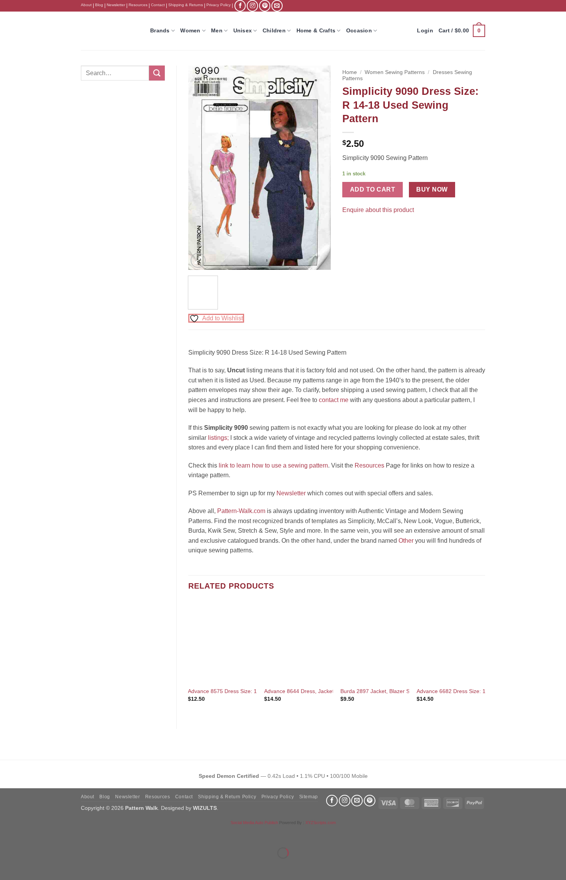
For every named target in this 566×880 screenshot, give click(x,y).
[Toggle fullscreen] (30, 833)
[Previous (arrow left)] (7, 866)
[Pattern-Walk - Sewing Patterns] (110, 31)
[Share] (52, 833)
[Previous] (201, 167)
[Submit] (156, 73)
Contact (158, 5)
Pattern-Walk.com (241, 511)
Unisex (242, 30)
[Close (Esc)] (75, 833)
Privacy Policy (218, 5)
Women (190, 30)
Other (406, 540)
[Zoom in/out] (7, 833)
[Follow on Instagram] (252, 5)
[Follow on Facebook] (240, 5)
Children (274, 30)
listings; (218, 437)
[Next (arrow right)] (30, 866)
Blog (99, 5)
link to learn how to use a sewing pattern (273, 465)
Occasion (359, 30)
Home (349, 72)
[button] (462, 30)
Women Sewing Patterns (395, 72)
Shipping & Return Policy (227, 796)
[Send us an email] (277, 5)
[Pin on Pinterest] (363, 229)
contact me (333, 400)
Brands (160, 30)
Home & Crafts (316, 30)
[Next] (318, 167)
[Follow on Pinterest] (264, 5)
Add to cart (372, 189)
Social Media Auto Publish (254, 822)
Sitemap (308, 796)
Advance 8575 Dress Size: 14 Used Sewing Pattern (250, 691)
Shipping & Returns (185, 5)
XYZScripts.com (320, 822)
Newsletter (116, 5)
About (86, 5)
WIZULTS (205, 808)
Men (217, 30)
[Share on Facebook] (349, 229)
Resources (138, 5)
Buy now (431, 189)
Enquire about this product (378, 210)
